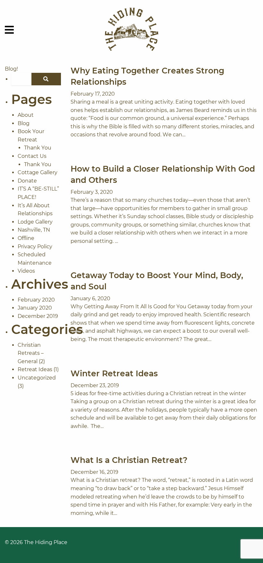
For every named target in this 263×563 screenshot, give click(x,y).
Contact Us (32, 156)
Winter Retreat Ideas (114, 373)
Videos (26, 271)
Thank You (37, 148)
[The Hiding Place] (131, 30)
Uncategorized (37, 378)
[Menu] (9, 30)
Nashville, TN (34, 230)
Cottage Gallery (37, 172)
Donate (27, 181)
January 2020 (35, 308)
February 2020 (36, 300)
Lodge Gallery (35, 222)
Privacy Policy (35, 246)
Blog (24, 123)
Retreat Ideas (35, 369)
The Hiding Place (45, 542)
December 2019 (38, 316)
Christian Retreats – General (31, 353)
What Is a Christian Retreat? (129, 460)
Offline (26, 238)
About (26, 115)
